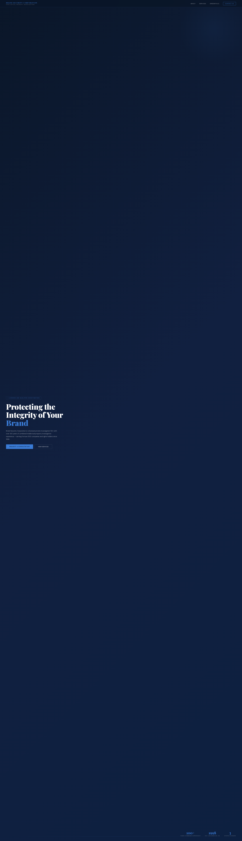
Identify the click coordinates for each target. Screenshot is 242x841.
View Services (43, 447)
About (193, 3)
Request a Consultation (19, 446)
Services (202, 3)
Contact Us (229, 3)
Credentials (214, 3)
